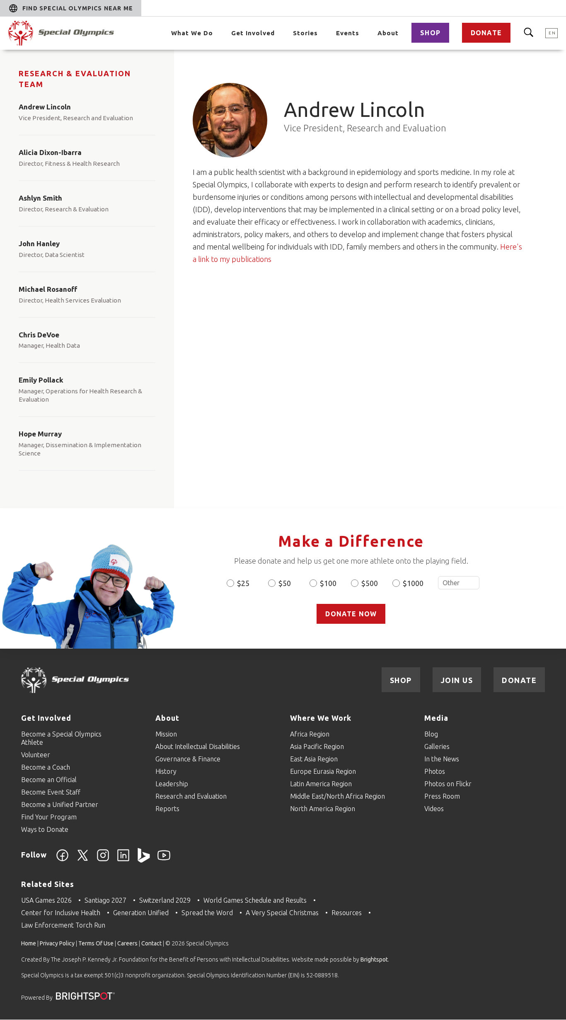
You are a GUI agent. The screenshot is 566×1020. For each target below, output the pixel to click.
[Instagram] (103, 860)
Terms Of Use (96, 943)
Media (436, 718)
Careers (127, 943)
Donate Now (351, 614)
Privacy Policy (57, 943)
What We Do (192, 32)
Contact (151, 943)
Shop (430, 32)
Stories (305, 32)
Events (347, 32)
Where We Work (320, 718)
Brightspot (374, 959)
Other (458, 582)
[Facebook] (62, 860)
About (388, 32)
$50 (284, 583)
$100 (328, 583)
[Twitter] (82, 860)
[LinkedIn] (123, 860)
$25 (243, 583)
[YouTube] (164, 860)
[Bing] (143, 860)
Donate (486, 32)
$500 (369, 583)
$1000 (413, 583)
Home (28, 943)
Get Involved (253, 32)
